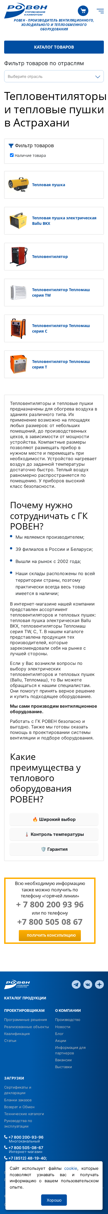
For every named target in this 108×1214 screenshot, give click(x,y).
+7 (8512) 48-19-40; (27, 1158)
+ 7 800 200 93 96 (50, 904)
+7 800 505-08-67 (25, 1147)
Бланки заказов (18, 1100)
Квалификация (17, 1033)
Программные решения (25, 1019)
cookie (70, 1168)
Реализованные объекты (26, 1027)
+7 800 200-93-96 (25, 1137)
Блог (59, 1033)
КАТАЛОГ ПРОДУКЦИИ (25, 998)
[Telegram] (76, 984)
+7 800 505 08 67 (50, 922)
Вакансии (63, 1060)
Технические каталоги (24, 1114)
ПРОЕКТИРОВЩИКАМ (24, 1010)
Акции (60, 1040)
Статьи (10, 1040)
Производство (67, 1019)
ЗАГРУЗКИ (14, 1078)
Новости (62, 1027)
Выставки (63, 1067)
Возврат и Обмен (19, 1107)
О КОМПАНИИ (68, 1010)
